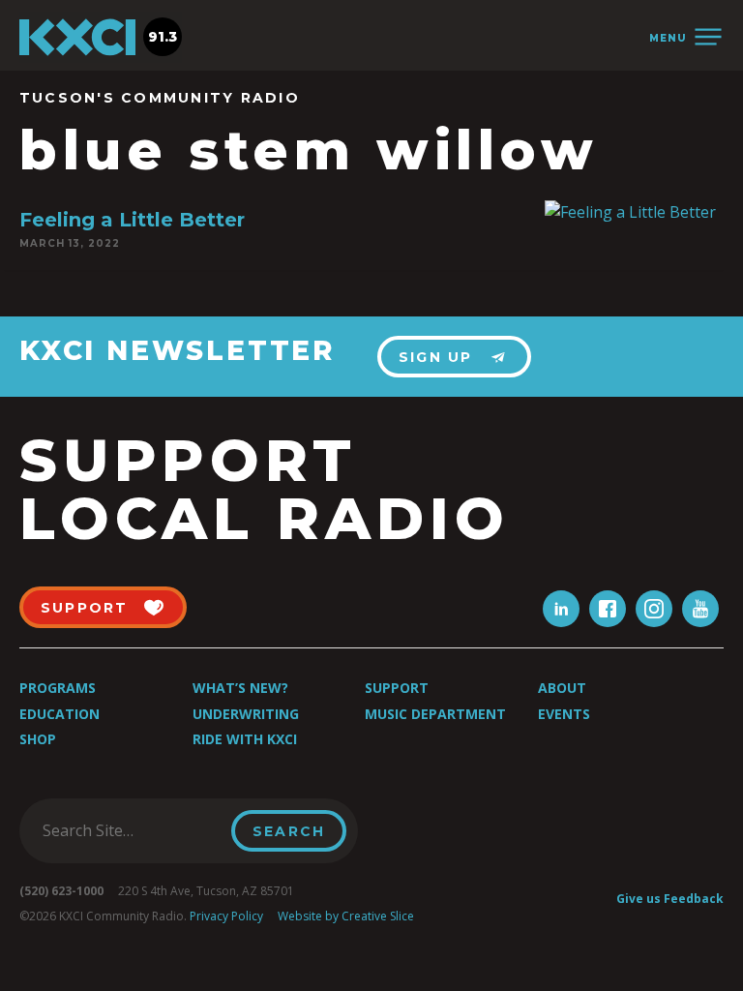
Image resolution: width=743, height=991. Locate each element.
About (562, 687)
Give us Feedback (670, 898)
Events (564, 714)
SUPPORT (85, 607)
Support (397, 687)
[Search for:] (131, 830)
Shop (37, 739)
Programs (57, 687)
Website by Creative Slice (346, 916)
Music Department (435, 714)
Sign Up (436, 357)
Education (59, 714)
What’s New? (240, 687)
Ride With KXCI (245, 739)
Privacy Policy (226, 916)
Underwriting (246, 714)
